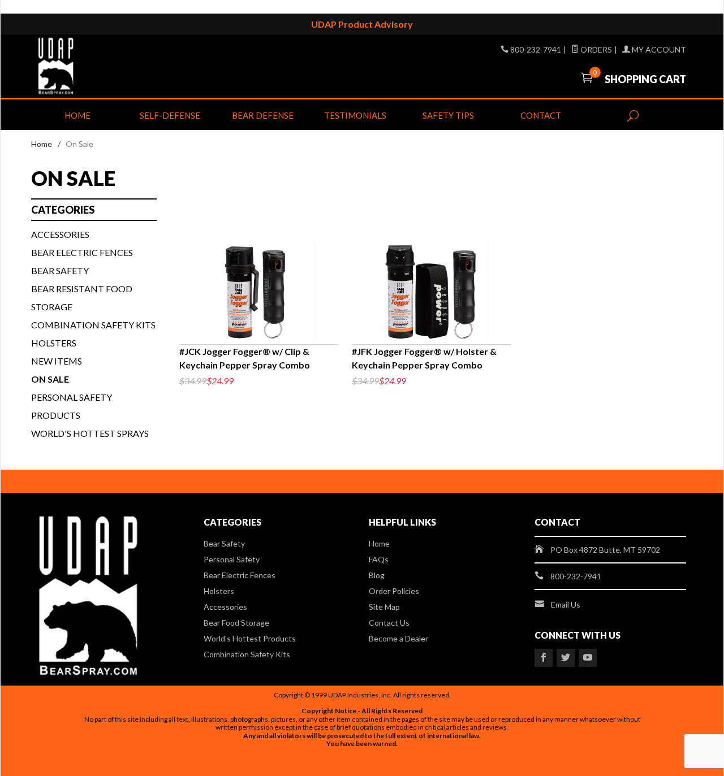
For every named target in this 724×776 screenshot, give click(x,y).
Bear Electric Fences (82, 252)
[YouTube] (588, 658)
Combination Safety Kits (93, 324)
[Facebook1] (544, 658)
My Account (658, 49)
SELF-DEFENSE (170, 115)
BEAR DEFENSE (263, 115)
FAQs (379, 559)
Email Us (565, 604)
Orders (595, 49)
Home (77, 115)
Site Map (384, 607)
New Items (56, 361)
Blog (377, 575)
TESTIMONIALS (355, 115)
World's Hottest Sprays (90, 433)
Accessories (60, 234)
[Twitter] (566, 658)
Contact (540, 115)
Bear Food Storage (236, 622)
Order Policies (394, 591)
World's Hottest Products (250, 638)
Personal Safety (232, 559)
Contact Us (389, 622)
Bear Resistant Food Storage (81, 297)
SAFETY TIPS (448, 115)
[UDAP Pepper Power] (141, 65)
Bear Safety (60, 270)
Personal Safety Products (71, 406)
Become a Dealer (398, 638)
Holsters (53, 342)
